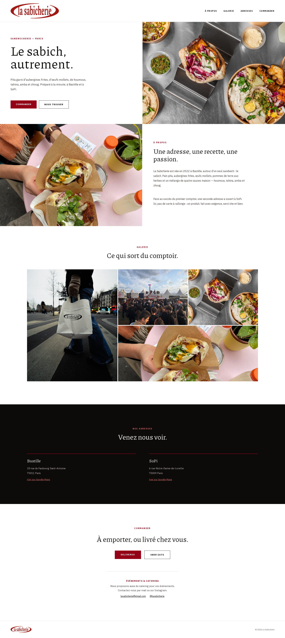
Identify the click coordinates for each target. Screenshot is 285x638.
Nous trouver (53, 104)
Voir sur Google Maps (38, 479)
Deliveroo (128, 554)
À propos (211, 11)
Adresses (247, 11)
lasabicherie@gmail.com (133, 596)
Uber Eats (157, 554)
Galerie (228, 11)
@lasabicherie (157, 596)
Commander (266, 11)
